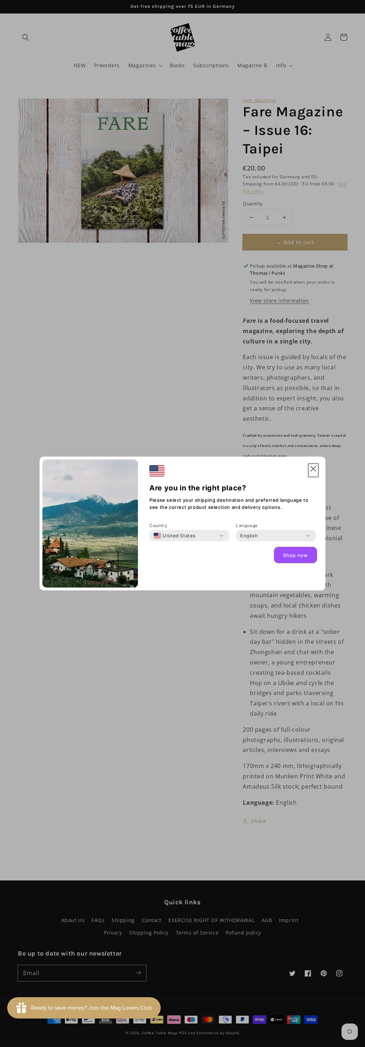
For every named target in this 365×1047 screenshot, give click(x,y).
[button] (313, 470)
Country (158, 525)
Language (247, 525)
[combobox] (175, 535)
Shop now (295, 555)
